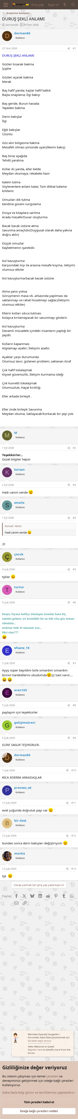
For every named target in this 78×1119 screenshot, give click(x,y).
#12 (73, 835)
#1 (74, 48)
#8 (74, 705)
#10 (73, 770)
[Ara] (73, 5)
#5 (74, 569)
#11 (73, 803)
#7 (74, 663)
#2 (74, 448)
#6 (74, 602)
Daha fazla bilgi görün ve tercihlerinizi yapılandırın (38, 1092)
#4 (74, 518)
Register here (35, 1049)
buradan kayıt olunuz (39, 1040)
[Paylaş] (68, 48)
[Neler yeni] (65, 5)
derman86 (11, 25)
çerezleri (52, 1076)
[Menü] (6, 5)
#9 (74, 738)
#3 (74, 485)
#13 (73, 869)
